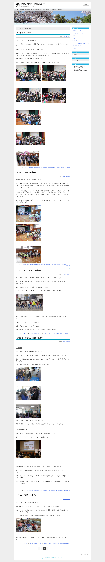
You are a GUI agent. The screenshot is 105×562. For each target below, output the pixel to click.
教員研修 (48, 9)
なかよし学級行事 (56, 167)
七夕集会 (75, 40)
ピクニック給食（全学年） (27, 495)
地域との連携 (61, 264)
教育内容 (42, 9)
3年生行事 (36, 167)
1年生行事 (26, 167)
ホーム (16, 9)
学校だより (36, 9)
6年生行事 (50, 167)
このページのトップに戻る (84, 555)
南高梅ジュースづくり (78, 45)
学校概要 (22, 9)
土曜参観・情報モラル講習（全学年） (31, 338)
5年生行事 (45, 167)
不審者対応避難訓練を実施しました (81, 43)
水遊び (74, 38)
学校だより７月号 (77, 48)
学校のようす (28, 9)
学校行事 (68, 167)
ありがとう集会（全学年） (27, 172)
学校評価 (60, 9)
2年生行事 (31, 167)
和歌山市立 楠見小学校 (33, 4)
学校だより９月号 (77, 30)
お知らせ (54, 9)
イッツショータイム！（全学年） (29, 270)
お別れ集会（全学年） (25, 33)
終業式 (74, 35)
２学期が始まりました (78, 33)
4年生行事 (40, 167)
